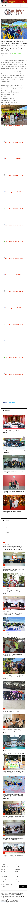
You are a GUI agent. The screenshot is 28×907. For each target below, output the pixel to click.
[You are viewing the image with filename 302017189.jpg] (15, 216)
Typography (3, 881)
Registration (17, 866)
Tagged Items (3, 879)
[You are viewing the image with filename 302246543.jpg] (15, 348)
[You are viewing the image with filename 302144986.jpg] (15, 315)
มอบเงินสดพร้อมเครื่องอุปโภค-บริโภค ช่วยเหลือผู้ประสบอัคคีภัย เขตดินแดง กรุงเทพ (13, 839)
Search (16, 868)
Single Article (4, 878)
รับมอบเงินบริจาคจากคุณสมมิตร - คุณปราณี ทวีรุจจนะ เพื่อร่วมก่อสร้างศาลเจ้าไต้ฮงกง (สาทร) (13, 614)
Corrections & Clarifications (7, 868)
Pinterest (17, 881)
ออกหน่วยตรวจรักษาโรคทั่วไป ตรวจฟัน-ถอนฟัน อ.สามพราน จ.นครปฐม (13, 655)
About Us (3, 864)
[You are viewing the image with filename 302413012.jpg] (15, 381)
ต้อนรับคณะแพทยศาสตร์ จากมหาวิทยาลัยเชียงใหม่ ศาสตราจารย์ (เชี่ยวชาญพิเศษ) (13, 570)
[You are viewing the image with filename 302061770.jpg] (15, 249)
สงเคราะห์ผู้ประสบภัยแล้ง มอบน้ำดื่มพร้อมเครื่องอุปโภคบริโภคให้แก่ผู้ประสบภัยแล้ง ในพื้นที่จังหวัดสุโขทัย (13, 592)
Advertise (3, 871)
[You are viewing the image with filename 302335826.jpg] (15, 365)
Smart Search (18, 869)
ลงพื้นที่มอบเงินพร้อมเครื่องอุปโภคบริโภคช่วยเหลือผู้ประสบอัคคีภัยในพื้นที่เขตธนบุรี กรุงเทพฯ (13, 817)
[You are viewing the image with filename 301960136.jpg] (15, 133)
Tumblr (16, 879)
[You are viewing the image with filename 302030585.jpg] (15, 232)
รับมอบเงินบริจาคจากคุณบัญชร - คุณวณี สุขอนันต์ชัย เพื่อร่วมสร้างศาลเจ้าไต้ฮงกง (13, 856)
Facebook (17, 878)
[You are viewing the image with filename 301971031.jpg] (15, 149)
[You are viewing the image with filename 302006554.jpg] (15, 199)
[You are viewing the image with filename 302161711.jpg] (15, 332)
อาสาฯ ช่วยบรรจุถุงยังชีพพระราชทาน (11, 711)
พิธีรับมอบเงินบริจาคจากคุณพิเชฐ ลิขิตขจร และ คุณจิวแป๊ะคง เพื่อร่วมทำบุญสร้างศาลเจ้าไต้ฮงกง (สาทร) (13, 731)
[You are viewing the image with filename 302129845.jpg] (15, 298)
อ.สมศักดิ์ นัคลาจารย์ (19, 894)
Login (16, 864)
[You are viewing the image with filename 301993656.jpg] (15, 166)
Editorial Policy (4, 866)
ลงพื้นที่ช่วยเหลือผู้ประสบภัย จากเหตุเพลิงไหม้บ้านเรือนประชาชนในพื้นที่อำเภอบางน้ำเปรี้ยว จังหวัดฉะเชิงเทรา (13, 677)
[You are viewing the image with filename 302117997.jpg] (15, 265)
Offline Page (17, 871)
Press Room (3, 869)
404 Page (16, 873)
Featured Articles (4, 876)
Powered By (12, 901)
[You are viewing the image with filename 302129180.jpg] (15, 282)
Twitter (16, 876)
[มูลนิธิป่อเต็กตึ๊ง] (14, 12)
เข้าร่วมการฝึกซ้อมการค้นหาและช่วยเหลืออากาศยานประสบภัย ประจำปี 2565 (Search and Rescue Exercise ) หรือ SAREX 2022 (13, 636)
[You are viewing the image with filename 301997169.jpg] (15, 182)
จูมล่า (2, 896)
